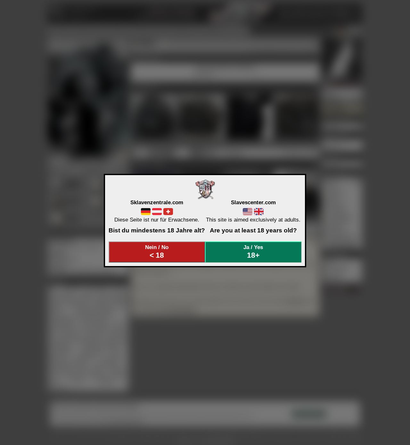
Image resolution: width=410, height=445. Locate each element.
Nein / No (156, 251)
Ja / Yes (253, 251)
